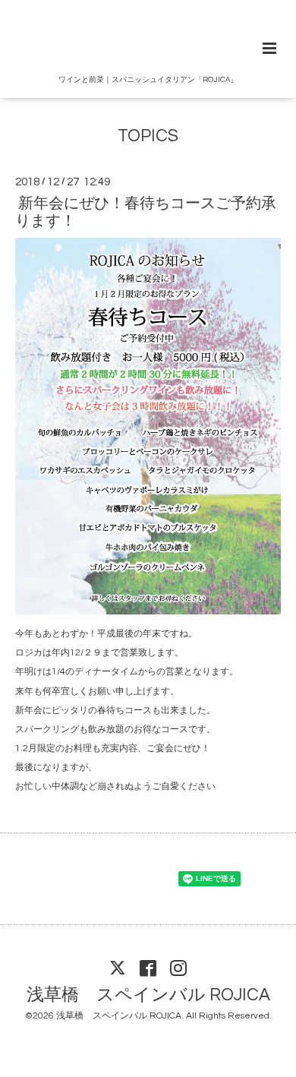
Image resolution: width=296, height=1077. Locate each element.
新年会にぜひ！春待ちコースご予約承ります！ (145, 212)
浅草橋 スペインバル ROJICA (148, 994)
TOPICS (148, 136)
